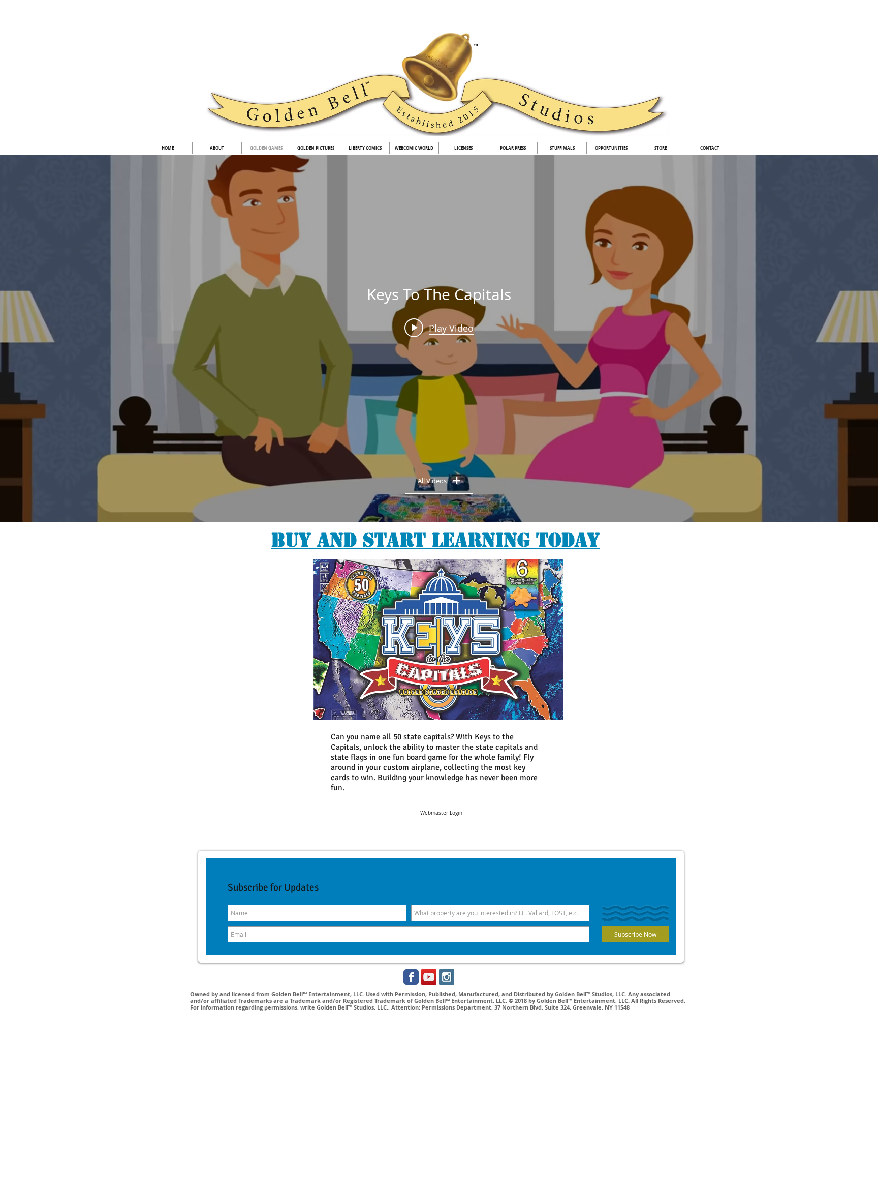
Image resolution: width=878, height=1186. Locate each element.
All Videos (432, 480)
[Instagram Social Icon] (446, 977)
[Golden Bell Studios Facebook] (411, 977)
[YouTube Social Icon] (428, 977)
